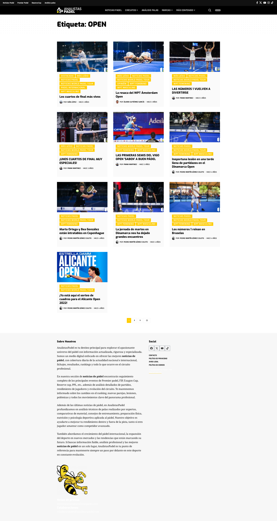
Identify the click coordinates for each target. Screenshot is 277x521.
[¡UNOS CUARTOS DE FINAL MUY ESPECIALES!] (82, 127)
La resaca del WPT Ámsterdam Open (137, 95)
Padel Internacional (73, 87)
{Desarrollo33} (155, 372)
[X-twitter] (156, 348)
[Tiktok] (272, 3)
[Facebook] (257, 3)
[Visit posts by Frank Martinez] (173, 98)
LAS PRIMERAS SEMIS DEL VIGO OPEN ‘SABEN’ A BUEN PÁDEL (137, 157)
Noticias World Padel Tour (77, 83)
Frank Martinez (186, 98)
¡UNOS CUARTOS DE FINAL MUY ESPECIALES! (80, 161)
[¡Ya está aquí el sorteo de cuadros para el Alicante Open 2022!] (82, 267)
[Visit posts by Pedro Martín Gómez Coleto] (173, 172)
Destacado (67, 75)
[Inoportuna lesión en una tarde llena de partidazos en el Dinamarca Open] (195, 127)
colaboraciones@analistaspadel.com (78, 511)
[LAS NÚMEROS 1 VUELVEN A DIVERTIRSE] (195, 57)
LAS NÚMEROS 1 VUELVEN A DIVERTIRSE (191, 91)
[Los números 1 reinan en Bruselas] (195, 197)
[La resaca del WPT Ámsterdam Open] (138, 57)
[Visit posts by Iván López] (61, 102)
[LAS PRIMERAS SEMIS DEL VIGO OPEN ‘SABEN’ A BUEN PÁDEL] (138, 127)
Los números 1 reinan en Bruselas (188, 231)
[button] (209, 10)
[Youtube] (162, 348)
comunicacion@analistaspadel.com (77, 503)
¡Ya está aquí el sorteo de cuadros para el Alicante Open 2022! (79, 299)
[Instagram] (268, 3)
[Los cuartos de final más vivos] (82, 57)
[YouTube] (265, 3)
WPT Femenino (138, 83)
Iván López (71, 102)
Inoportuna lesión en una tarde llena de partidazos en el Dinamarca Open (193, 163)
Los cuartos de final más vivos (79, 97)
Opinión (121, 83)
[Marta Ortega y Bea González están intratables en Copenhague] (82, 197)
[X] (261, 3)
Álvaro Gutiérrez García (134, 101)
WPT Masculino (70, 91)
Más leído (83, 75)
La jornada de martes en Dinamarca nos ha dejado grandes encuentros (133, 233)
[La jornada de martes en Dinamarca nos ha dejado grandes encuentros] (138, 197)
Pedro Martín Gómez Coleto (192, 172)
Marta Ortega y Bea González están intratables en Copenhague (81, 231)
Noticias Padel (69, 79)
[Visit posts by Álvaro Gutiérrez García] (117, 101)
